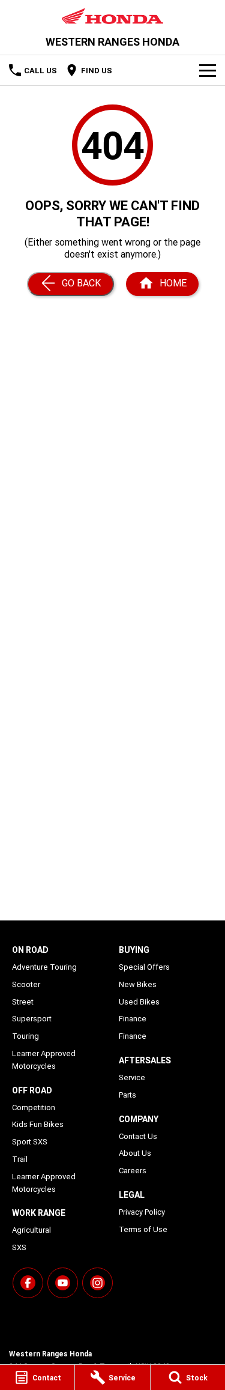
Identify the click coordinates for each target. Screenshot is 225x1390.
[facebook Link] (28, 1283)
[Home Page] (112, 16)
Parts (127, 1095)
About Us (135, 1153)
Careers (132, 1170)
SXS (19, 1247)
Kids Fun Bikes (38, 1124)
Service (132, 1077)
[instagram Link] (97, 1283)
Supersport (32, 1019)
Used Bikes (139, 1002)
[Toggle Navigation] (207, 70)
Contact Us (138, 1136)
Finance (132, 1019)
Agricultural (31, 1230)
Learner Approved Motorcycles (44, 1059)
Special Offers (144, 967)
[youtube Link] (63, 1283)
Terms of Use (143, 1229)
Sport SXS (29, 1142)
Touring (25, 1036)
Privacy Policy (142, 1212)
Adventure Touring (44, 967)
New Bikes (138, 984)
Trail (20, 1159)
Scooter (26, 984)
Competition (33, 1107)
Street (23, 1002)
